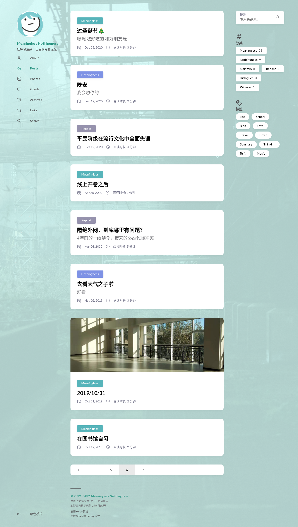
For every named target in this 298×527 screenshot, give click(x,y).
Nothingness (250, 59)
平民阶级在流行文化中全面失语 (113, 138)
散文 (243, 153)
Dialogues (248, 78)
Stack (79, 516)
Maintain (247, 69)
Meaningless (251, 50)
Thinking (269, 144)
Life (242, 116)
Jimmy (90, 516)
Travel (244, 135)
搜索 (243, 14)
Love (260, 126)
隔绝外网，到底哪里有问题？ (111, 230)
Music (261, 153)
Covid (263, 135)
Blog (243, 126)
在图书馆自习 (92, 438)
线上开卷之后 (92, 184)
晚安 (82, 84)
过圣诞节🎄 (90, 30)
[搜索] (277, 17)
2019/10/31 (91, 393)
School (260, 116)
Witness (247, 87)
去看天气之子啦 (95, 284)
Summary (246, 144)
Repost (272, 69)
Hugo (79, 511)
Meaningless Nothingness (37, 43)
